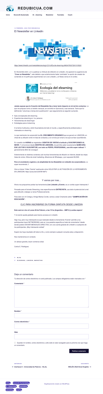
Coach (70, 15)
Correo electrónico (22, 321)
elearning (21, 260)
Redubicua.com (35, 8)
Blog (19, 257)
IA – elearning (37, 15)
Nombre (17, 311)
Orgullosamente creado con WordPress (56, 384)
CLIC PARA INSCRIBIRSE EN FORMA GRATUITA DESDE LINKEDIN (52, 204)
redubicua (35, 28)
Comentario (19, 283)
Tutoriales (60, 15)
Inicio (8, 15)
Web (16, 332)
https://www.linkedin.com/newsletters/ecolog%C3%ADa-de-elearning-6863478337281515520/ (47, 65)
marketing (38, 260)
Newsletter (49, 15)
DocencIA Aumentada (21, 15)
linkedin (29, 260)
